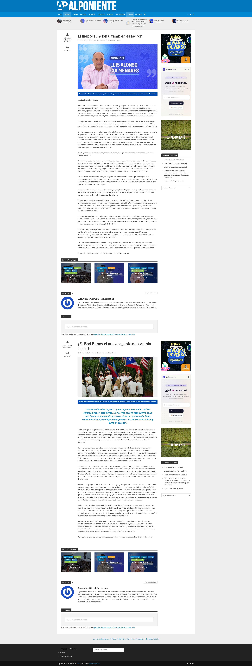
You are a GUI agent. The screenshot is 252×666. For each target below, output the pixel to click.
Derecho (83, 14)
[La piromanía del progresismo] (151, 21)
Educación (101, 14)
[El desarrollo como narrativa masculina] (174, 21)
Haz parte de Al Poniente (68, 649)
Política (130, 14)
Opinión (67, 14)
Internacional (120, 14)
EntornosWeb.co (94, 664)
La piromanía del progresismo (159, 21)
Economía (91, 14)
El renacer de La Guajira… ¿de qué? (116, 21)
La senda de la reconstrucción (67, 21)
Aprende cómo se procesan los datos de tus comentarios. (114, 334)
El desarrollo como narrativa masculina (183, 21)
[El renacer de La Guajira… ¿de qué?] (105, 21)
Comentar (67, 50)
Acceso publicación (66, 656)
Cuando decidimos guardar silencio (93, 21)
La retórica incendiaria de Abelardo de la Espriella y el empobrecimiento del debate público (126, 639)
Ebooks (62, 652)
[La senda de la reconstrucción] (59, 21)
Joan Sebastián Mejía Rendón (67, 346)
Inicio (60, 14)
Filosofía (110, 14)
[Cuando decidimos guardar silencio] (82, 21)
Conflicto (138, 14)
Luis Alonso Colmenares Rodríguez (67, 40)
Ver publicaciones (150, 293)
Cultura (75, 14)
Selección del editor (70, 273)
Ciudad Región (68, 268)
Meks (78, 664)
